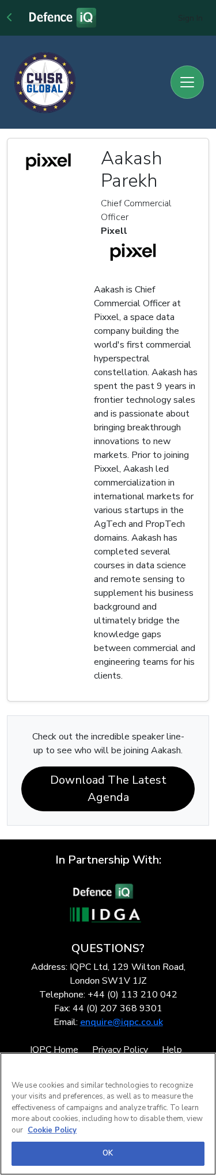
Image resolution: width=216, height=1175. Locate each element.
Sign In (190, 18)
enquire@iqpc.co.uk (121, 1022)
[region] (108, 1114)
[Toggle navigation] (187, 82)
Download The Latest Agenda (108, 788)
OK (108, 1153)
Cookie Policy (52, 1130)
